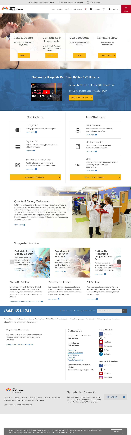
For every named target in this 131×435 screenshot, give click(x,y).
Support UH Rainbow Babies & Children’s (25, 301)
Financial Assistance (75, 353)
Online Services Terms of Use (31, 430)
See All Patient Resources (34, 177)
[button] (119, 262)
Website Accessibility (75, 360)
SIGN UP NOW (111, 397)
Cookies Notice (61, 430)
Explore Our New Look (79, 98)
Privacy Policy (47, 430)
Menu (126, 11)
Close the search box (120, 9)
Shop (103, 9)
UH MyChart (96, 9)
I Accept (116, 431)
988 (69, 369)
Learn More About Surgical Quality (21, 269)
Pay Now (29, 151)
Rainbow (85, 9)
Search (22, 55)
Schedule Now (106, 55)
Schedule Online (95, 2)
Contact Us (72, 350)
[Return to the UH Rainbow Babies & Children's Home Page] (12, 9)
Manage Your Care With (20, 344)
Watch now (59, 271)
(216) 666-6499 (73, 345)
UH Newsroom (73, 355)
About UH (71, 357)
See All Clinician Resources (94, 177)
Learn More (30, 132)
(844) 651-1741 (17, 310)
